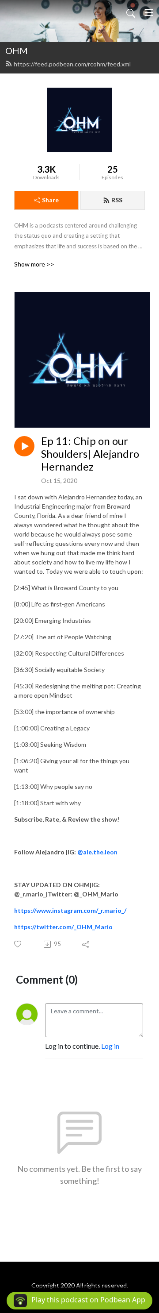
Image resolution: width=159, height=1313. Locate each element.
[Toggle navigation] (149, 12)
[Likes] (18, 944)
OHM (16, 50)
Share (50, 200)
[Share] (86, 944)
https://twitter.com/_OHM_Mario (63, 927)
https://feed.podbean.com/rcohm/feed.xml (72, 64)
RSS (116, 200)
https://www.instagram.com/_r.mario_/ (70, 910)
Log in (110, 1046)
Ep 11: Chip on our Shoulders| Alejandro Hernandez (90, 454)
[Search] (131, 12)
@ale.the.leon (98, 852)
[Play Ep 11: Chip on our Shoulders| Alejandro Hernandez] (24, 446)
